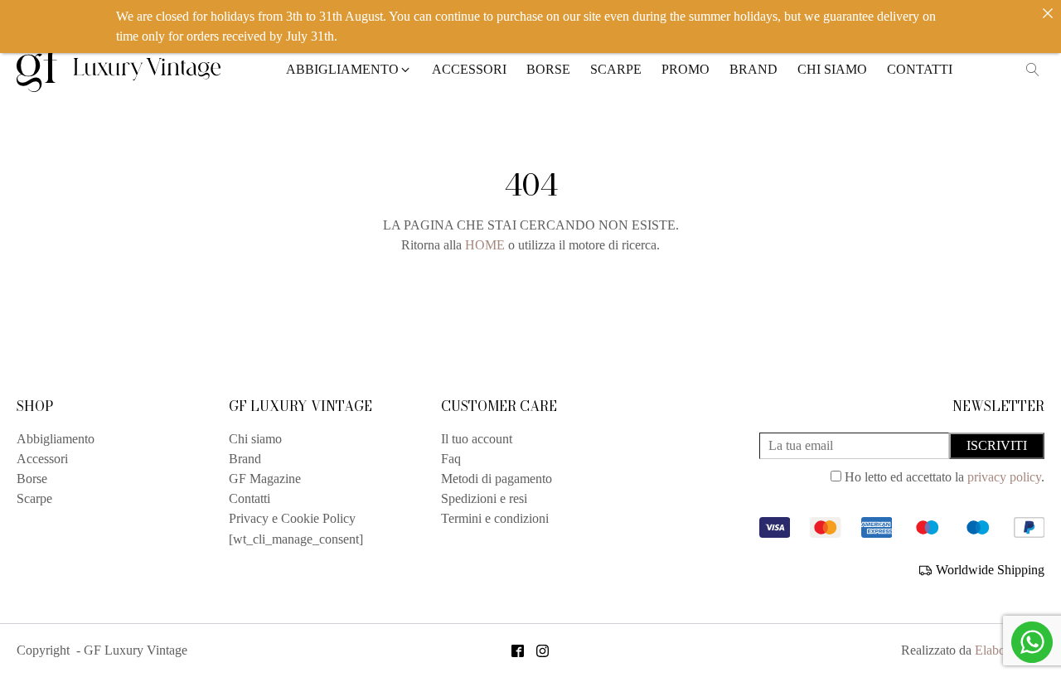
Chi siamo (255, 439)
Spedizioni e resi (484, 498)
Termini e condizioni (495, 518)
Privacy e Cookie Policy (292, 518)
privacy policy (1004, 477)
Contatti (249, 498)
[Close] (1047, 13)
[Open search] (1032, 69)
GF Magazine (265, 478)
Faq (451, 459)
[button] (349, 70)
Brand (245, 459)
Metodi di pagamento (496, 478)
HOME (485, 245)
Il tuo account (476, 439)
